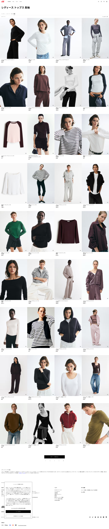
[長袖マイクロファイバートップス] (68, 86)
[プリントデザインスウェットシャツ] (13, 375)
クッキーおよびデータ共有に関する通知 (18, 508)
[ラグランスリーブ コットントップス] (95, 86)
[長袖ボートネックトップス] (13, 183)
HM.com (2, 482)
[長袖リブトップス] (40, 38)
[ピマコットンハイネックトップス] (40, 134)
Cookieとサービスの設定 (18, 516)
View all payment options (22, 525)
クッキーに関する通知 (58, 498)
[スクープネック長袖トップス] (68, 375)
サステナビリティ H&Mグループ (33, 492)
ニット (24, 472)
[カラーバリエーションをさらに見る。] (2, 62)
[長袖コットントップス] (68, 134)
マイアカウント (57, 491)
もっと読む (83, 492)
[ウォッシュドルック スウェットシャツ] (13, 423)
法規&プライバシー (57, 494)
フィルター (104, 16)
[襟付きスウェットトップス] (13, 86)
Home (21, 1)
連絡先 (55, 495)
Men (13, 1)
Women (9, 1)
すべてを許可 (18, 511)
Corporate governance (33, 497)
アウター (20, 472)
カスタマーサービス (58, 490)
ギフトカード (3, 495)
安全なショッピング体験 (58, 497)
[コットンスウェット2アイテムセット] (13, 38)
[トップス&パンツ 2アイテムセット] (68, 279)
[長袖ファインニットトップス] (40, 231)
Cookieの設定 (57, 500)
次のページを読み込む (54, 456)
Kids (17, 1)
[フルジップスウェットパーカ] (68, 183)
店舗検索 (56, 492)
